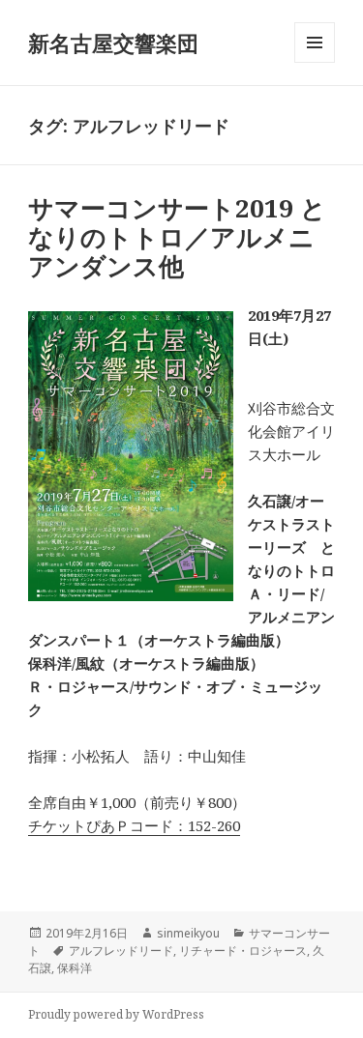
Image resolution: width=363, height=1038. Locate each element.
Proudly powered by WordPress (116, 1014)
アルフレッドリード (121, 950)
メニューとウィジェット (314, 62)
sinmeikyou (188, 933)
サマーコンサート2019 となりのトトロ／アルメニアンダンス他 (177, 236)
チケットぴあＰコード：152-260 (134, 825)
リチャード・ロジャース (243, 950)
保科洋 (74, 968)
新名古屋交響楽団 (113, 42)
